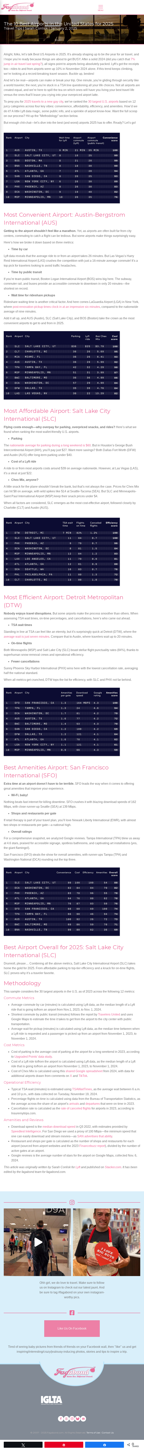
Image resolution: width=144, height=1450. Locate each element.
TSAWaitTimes (82, 1089)
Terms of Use (93, 1432)
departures (93, 1103)
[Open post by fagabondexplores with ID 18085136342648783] (106, 1242)
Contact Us (108, 1432)
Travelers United (109, 1014)
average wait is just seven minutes (26, 636)
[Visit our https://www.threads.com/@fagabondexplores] (66, 1419)
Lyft (78, 1167)
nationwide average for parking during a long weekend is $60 (50, 445)
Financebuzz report (92, 1145)
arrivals (74, 1103)
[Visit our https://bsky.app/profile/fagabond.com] (77, 1419)
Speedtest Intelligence (26, 1131)
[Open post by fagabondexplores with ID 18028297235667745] (37, 1242)
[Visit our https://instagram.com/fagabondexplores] (72, 1419)
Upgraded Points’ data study (33, 1056)
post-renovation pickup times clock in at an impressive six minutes (56, 306)
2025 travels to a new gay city (43, 101)
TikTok (83, 1075)
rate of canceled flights (76, 1108)
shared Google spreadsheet (84, 1071)
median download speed (59, 1126)
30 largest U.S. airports (103, 101)
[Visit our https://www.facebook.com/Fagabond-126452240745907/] (61, 1419)
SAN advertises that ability (94, 1136)
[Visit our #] (83, 1419)
